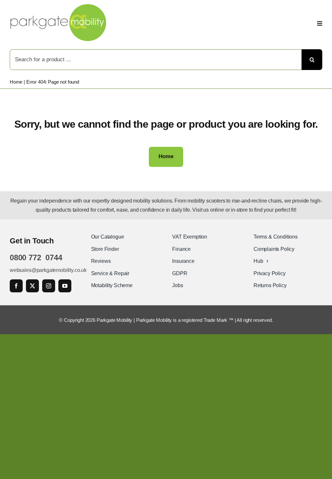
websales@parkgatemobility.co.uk (48, 270)
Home (16, 82)
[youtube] (64, 285)
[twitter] (32, 285)
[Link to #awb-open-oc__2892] (319, 23)
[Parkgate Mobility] (58, 6)
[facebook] (16, 285)
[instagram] (48, 285)
